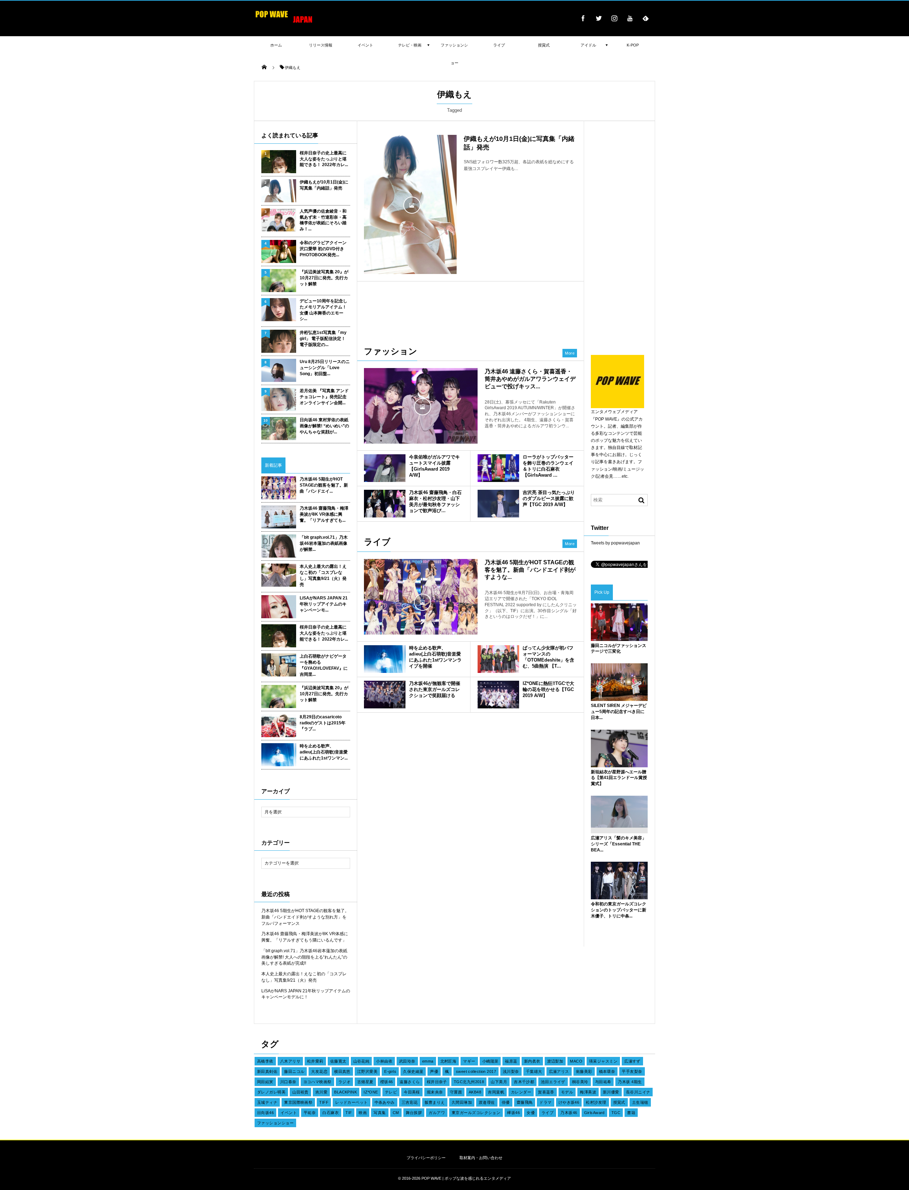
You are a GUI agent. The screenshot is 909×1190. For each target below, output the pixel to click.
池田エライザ (553, 1082)
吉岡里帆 (496, 1092)
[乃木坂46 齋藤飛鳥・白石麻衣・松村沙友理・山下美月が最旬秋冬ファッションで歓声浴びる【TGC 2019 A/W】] (384, 503)
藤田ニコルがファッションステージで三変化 (618, 648)
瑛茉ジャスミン (603, 1061)
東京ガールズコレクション (476, 1113)
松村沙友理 (596, 1102)
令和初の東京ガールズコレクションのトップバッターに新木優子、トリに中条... (618, 909)
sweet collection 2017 (476, 1071)
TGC (615, 1113)
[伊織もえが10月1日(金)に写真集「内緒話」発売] (410, 204)
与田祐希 (603, 1082)
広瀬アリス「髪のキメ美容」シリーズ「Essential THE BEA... (618, 843)
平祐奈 (310, 1113)
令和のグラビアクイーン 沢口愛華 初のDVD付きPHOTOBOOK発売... (323, 248)
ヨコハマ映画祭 (317, 1082)
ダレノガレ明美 (271, 1092)
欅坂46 (513, 1113)
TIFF (323, 1102)
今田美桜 (412, 1092)
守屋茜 (456, 1092)
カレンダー (521, 1092)
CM (396, 1113)
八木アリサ (290, 1061)
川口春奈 (288, 1082)
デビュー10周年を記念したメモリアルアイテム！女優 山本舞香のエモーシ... (323, 309)
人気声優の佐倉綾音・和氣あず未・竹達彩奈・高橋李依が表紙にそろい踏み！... (323, 220)
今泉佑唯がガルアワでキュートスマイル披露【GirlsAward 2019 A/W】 (434, 466)
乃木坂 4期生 (630, 1082)
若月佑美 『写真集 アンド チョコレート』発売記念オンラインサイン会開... (324, 396)
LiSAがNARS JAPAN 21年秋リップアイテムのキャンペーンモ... (324, 604)
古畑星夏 (365, 1082)
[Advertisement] (470, 310)
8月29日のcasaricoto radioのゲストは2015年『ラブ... (322, 722)
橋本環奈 (607, 1071)
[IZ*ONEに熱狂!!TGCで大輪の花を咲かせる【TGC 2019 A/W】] (498, 694)
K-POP (633, 45)
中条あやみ (385, 1102)
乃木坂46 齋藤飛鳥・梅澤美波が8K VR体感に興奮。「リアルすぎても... (324, 514)
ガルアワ (437, 1113)
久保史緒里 (413, 1071)
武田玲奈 (407, 1061)
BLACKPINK (345, 1092)
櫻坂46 (386, 1082)
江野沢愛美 (367, 1071)
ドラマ (545, 1102)
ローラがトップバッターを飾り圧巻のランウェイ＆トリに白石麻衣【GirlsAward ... (548, 466)
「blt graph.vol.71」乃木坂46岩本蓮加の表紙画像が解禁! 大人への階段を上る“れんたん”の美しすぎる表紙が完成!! (304, 957)
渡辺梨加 (555, 1061)
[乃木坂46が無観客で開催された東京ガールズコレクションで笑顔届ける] (384, 694)
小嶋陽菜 (490, 1061)
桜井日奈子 (437, 1082)
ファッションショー (275, 1123)
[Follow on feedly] (645, 18)
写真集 (380, 1113)
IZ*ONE (371, 1092)
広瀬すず (632, 1061)
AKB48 (475, 1092)
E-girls (390, 1071)
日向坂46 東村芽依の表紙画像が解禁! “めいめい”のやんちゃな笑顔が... (324, 425)
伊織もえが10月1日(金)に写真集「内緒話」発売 (324, 185)
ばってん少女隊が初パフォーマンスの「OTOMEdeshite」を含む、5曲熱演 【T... (548, 657)
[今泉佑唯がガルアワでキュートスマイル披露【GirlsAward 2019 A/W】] (384, 468)
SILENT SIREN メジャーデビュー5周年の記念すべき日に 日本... (619, 711)
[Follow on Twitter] (599, 18)
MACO (576, 1061)
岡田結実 (265, 1082)
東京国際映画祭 (298, 1102)
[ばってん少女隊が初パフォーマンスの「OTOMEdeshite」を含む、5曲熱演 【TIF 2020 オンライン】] (498, 659)
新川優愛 (611, 1092)
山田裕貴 (300, 1092)
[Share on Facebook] (583, 18)
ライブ (547, 1113)
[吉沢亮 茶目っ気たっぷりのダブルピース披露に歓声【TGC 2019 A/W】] (498, 503)
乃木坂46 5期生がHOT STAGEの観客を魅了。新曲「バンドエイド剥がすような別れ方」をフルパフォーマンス (305, 917)
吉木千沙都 (524, 1082)
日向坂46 (265, 1113)
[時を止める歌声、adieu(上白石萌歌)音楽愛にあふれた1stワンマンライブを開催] (384, 659)
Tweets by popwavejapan (615, 543)
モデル (567, 1092)
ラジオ (344, 1082)
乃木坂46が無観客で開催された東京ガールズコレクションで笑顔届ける (434, 689)
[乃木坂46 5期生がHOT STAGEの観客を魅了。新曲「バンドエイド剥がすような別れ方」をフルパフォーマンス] (421, 601)
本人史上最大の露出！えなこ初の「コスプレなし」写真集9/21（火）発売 (323, 575)
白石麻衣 (330, 1113)
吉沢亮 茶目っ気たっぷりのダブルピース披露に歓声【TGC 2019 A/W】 (549, 498)
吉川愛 (321, 1092)
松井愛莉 (315, 1061)
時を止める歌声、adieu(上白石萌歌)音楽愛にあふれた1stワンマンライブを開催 (435, 657)
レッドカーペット (351, 1102)
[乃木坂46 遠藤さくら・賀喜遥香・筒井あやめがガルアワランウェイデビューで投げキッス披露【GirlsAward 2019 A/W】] (421, 406)
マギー (469, 1061)
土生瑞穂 (640, 1102)
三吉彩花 (410, 1102)
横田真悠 (342, 1071)
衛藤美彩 (584, 1071)
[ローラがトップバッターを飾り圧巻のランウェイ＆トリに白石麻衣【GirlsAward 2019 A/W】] (498, 468)
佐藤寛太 (338, 1061)
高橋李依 (265, 1061)
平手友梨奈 (632, 1071)
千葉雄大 (534, 1071)
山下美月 (499, 1082)
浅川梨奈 (511, 1071)
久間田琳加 (462, 1102)
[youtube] (630, 18)
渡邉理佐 (487, 1102)
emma (428, 1061)
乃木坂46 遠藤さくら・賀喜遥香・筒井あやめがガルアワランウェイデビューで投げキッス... (530, 378)
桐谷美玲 (580, 1082)
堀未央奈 (435, 1092)
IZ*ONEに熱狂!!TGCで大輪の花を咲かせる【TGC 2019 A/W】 (548, 689)
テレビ (391, 1092)
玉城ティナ (267, 1102)
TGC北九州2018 (469, 1082)
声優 (434, 1071)
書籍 (631, 1113)
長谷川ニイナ (638, 1092)
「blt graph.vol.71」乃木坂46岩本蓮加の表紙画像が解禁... (324, 543)
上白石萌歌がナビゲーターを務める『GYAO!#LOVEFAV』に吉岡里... (324, 665)
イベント (289, 1113)
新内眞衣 (532, 1061)
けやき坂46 (569, 1102)
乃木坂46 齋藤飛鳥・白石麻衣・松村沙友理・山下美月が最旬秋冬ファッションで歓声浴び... (435, 501)
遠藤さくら (409, 1082)
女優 (531, 1113)
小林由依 (384, 1061)
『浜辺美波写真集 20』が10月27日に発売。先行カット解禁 (324, 277)
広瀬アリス (559, 1071)
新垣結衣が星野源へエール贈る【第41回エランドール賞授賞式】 (619, 777)
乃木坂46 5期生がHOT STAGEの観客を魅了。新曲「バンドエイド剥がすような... (530, 569)
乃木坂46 (568, 1113)
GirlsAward (594, 1113)
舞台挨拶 (414, 1113)
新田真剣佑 (267, 1071)
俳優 (506, 1102)
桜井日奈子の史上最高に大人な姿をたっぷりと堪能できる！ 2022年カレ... (324, 159)
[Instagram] (614, 18)
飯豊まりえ (435, 1102)
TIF (348, 1113)
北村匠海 (448, 1061)
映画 (363, 1113)
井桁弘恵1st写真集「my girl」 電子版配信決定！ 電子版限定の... (323, 338)
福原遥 (511, 1061)
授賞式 (619, 1102)
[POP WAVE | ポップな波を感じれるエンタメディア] (284, 23)
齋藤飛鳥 (525, 1102)
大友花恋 (319, 1071)
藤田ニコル (294, 1071)
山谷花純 (361, 1061)
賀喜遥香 (546, 1092)
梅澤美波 (588, 1092)
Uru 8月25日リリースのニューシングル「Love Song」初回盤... (325, 367)
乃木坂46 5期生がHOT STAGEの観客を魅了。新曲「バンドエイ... (324, 485)
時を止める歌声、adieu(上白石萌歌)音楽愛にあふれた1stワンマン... (324, 752)
